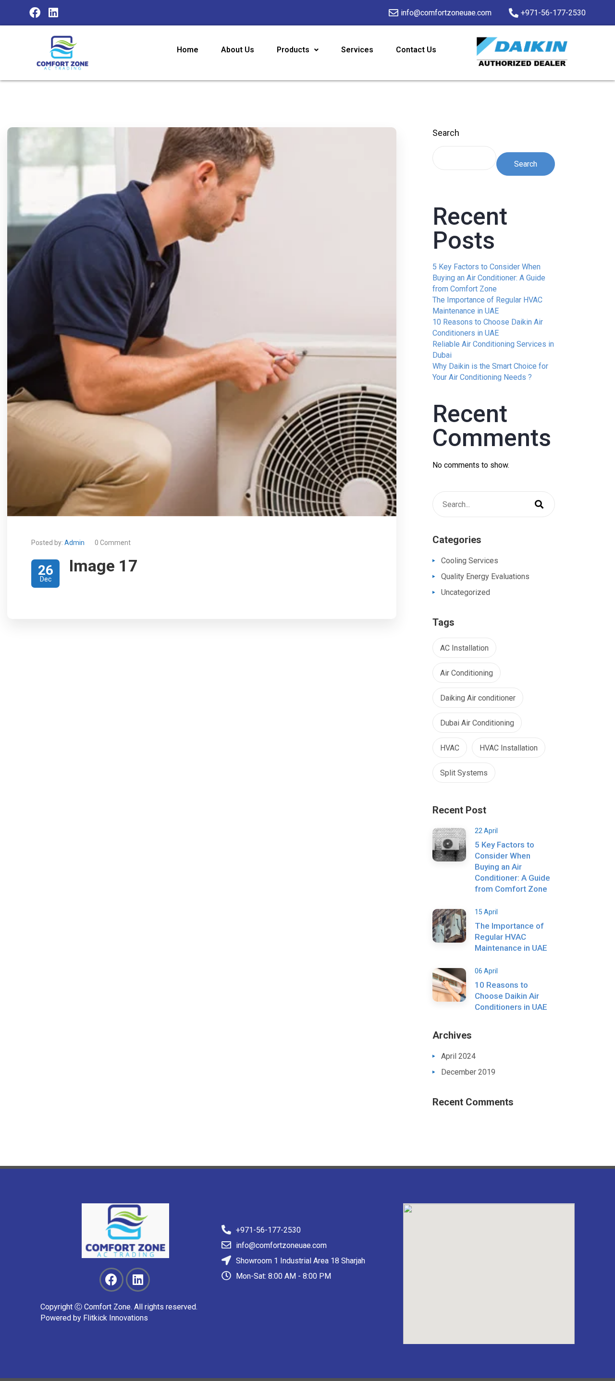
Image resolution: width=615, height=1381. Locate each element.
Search (445, 133)
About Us (237, 49)
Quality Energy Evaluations (485, 576)
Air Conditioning (466, 673)
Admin (74, 542)
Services (357, 49)
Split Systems (464, 772)
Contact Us (416, 49)
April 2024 (458, 1056)
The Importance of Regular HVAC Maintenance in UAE (511, 937)
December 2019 (468, 1072)
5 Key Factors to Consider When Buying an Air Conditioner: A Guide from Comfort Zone (488, 277)
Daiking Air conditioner (478, 698)
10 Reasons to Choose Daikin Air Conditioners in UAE (511, 996)
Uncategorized (465, 592)
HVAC (449, 747)
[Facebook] (34, 12)
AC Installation (464, 648)
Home (187, 49)
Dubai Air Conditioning (477, 722)
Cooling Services (469, 560)
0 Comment (113, 542)
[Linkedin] (53, 12)
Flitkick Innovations (115, 1317)
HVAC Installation (509, 747)
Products (293, 49)
